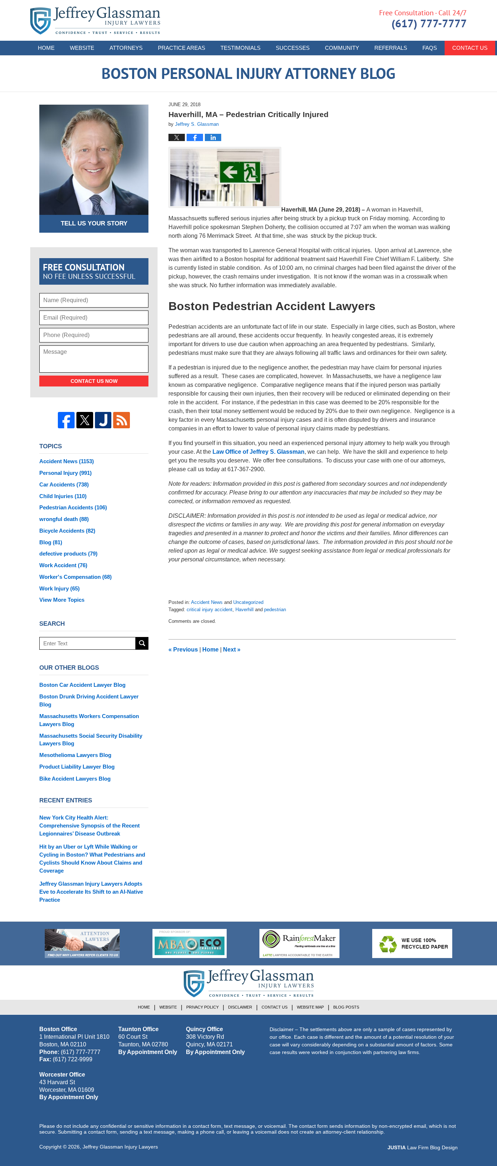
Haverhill (244, 609)
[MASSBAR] (189, 943)
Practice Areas (181, 48)
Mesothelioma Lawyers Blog (75, 755)
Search (142, 643)
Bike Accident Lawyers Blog (75, 779)
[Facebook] (66, 420)
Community (342, 48)
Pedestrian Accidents (73, 507)
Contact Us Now (94, 381)
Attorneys (126, 48)
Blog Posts (346, 1007)
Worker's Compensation (75, 577)
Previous (183, 649)
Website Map (310, 1007)
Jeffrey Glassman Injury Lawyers (120, 1147)
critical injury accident (209, 609)
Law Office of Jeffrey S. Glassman (258, 452)
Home (46, 48)
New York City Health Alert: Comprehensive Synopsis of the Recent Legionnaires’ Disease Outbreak (89, 825)
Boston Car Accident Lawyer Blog (82, 685)
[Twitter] (84, 420)
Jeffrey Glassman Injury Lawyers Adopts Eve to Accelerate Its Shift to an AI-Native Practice (91, 892)
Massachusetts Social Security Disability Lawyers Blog (90, 740)
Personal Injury (65, 473)
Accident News (207, 602)
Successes (293, 48)
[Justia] (103, 420)
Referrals (390, 48)
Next (231, 649)
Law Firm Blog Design (422, 1147)
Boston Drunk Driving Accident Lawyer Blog (89, 700)
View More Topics (61, 600)
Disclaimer (240, 1007)
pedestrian (275, 609)
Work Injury (59, 588)
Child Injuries (63, 496)
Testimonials (240, 48)
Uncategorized (248, 602)
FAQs (429, 48)
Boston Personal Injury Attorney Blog (95, 21)
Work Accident (63, 565)
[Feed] (121, 420)
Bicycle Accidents (67, 531)
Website (82, 48)
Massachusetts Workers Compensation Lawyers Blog (89, 720)
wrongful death (64, 519)
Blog (50, 542)
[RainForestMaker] (299, 943)
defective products (68, 553)
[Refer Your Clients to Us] (82, 943)
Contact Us (470, 48)
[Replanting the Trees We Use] (412, 943)
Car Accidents (64, 484)
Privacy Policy (202, 1007)
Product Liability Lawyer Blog (77, 767)
